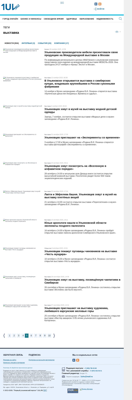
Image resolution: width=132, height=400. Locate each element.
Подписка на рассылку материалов (41, 360)
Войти (101, 9)
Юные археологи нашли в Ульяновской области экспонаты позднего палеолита (75, 224)
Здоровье (71, 19)
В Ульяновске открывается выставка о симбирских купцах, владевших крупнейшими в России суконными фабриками (79, 83)
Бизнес (46, 49)
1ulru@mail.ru (87, 376)
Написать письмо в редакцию (14, 363)
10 (49, 335)
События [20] (44, 43)
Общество (47, 248)
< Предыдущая (4, 335)
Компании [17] (61, 43)
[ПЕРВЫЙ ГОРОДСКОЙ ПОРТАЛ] (10, 7)
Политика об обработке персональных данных (17, 367)
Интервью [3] (28, 43)
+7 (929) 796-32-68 (90, 368)
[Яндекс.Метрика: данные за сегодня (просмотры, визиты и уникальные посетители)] (86, 389)
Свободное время (54, 19)
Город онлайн (10, 19)
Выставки (47, 77)
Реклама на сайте (9, 360)
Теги (6, 27)
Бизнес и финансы (31, 19)
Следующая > (54, 335)
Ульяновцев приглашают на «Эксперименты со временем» (82, 137)
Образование (87, 19)
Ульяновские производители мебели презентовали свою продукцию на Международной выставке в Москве (81, 54)
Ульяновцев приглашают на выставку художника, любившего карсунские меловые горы (76, 310)
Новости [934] (12, 43)
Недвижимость (105, 19)
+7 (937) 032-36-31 (96, 371)
